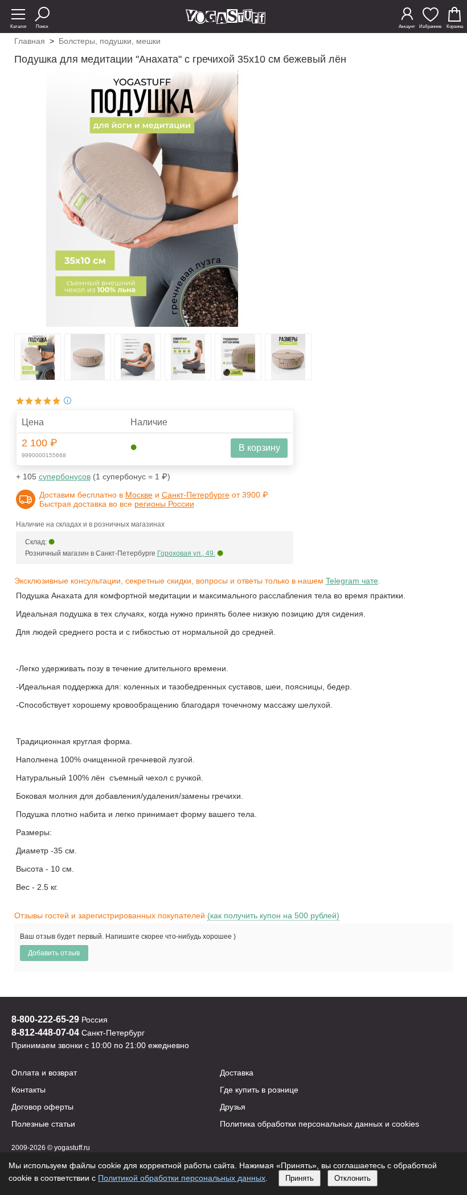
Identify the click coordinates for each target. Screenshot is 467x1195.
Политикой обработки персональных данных (181, 1177)
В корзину (259, 448)
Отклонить (352, 1178)
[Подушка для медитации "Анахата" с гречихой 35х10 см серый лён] (37, 376)
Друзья (232, 1106)
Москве (139, 494)
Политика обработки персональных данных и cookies (319, 1123)
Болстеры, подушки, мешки (110, 41)
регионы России (164, 503)
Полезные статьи (43, 1123)
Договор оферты (42, 1106)
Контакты (28, 1089)
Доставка (236, 1072)
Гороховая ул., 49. (186, 553)
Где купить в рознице (259, 1089)
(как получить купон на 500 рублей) (273, 915)
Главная (29, 41)
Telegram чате (352, 580)
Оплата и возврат (44, 1072)
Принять (299, 1178)
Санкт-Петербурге (196, 494)
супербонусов (65, 476)
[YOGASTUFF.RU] (225, 21)
